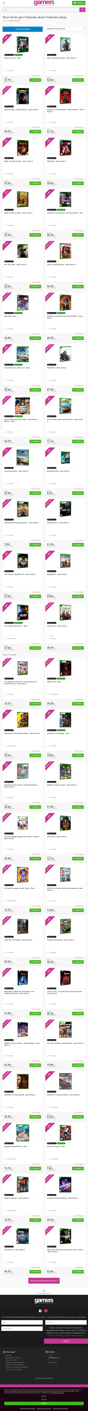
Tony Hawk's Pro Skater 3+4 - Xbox (17, 368)
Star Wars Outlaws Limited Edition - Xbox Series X (65, 1043)
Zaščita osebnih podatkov (15, 1365)
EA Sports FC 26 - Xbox (12, 58)
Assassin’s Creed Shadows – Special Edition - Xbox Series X (65, 111)
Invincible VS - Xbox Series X (14, 1250)
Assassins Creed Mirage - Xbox (58, 733)
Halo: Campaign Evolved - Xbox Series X (61, 58)
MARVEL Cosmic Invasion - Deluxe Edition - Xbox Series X (22, 1044)
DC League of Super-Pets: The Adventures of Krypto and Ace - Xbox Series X (20, 683)
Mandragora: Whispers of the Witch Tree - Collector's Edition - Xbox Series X (19, 992)
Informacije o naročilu (13, 1358)
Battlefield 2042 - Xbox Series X (58, 471)
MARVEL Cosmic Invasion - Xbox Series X (62, 785)
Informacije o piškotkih (44, 1408)
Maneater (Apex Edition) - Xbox (15, 1146)
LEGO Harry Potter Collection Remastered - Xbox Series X (65, 889)
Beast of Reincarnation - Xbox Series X (18, 213)
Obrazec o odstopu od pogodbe (17, 1367)
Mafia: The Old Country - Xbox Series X (18, 161)
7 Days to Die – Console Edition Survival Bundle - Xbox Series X (65, 992)
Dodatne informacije (58, 1393)
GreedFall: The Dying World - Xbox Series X (20, 1095)
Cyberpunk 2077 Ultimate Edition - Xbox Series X (22, 733)
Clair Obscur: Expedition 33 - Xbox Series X (20, 574)
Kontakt (8, 1355)
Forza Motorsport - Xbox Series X (16, 471)
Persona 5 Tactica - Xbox (56, 1146)
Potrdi (44, 1403)
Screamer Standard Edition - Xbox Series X (62, 1198)
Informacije (10, 1352)
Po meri (44, 1399)
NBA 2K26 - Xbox (10, 316)
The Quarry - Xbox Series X (57, 837)
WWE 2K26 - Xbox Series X (56, 161)
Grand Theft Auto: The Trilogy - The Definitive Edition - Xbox (21, 420)
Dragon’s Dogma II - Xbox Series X (16, 1198)
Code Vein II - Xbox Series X (57, 626)
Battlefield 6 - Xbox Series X (57, 574)
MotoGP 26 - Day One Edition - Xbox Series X (63, 1095)
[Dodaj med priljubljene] (46, 1310)
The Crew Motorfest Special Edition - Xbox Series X (65, 420)
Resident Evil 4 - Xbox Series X (58, 523)
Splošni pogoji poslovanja (15, 1362)
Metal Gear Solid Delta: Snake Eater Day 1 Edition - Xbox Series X (65, 1251)
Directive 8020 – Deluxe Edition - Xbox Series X (21, 110)
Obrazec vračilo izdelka (14, 1369)
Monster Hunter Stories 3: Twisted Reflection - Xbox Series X (21, 786)
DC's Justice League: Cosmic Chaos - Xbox (19, 888)
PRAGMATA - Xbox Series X (57, 368)
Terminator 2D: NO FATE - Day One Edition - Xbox (65, 213)
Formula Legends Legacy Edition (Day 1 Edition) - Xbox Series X (22, 838)
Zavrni (44, 1396)
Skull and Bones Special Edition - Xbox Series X (21, 523)
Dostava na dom (11, 1360)
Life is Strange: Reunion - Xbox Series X (61, 265)
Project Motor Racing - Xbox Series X (60, 940)
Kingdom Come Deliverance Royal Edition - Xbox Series (65, 317)
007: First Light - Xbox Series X (15, 265)
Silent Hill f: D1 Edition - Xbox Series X (18, 940)
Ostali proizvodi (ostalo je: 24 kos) (44, 1280)
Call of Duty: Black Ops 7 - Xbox (15, 626)
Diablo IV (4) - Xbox (54, 682)
